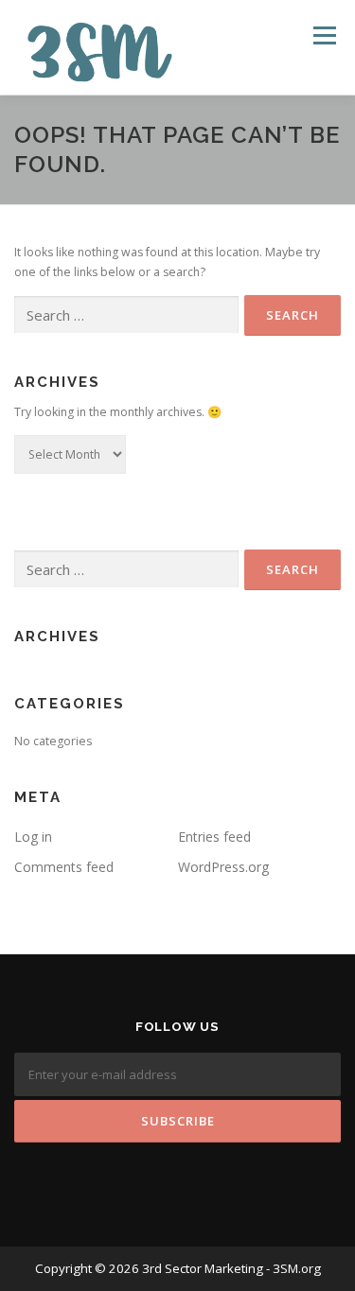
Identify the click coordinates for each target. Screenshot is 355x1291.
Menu (323, 35)
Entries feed (214, 837)
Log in (33, 837)
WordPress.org (223, 867)
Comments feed (64, 867)
